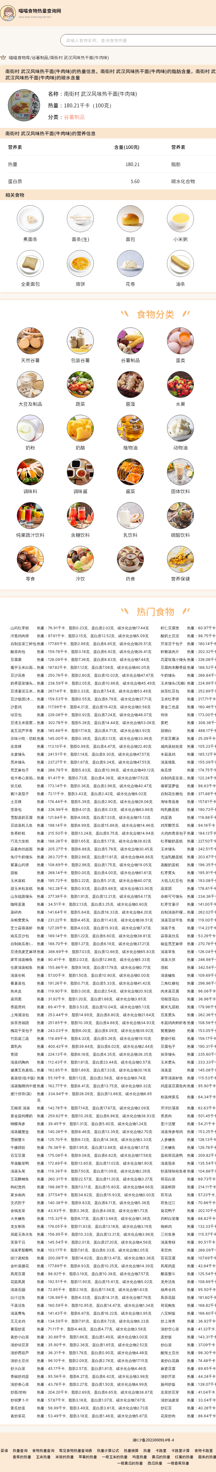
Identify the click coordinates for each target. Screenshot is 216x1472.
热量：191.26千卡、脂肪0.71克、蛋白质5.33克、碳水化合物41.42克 (81, 983)
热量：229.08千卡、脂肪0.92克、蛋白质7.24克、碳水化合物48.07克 (81, 714)
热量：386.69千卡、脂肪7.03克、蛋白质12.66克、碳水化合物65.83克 (83, 951)
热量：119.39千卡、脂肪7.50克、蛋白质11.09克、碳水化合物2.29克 (80, 1171)
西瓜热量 (155, 1463)
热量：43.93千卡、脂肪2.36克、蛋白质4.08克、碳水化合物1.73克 (79, 1210)
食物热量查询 (43, 1450)
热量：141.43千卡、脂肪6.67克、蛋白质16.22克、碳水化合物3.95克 (81, 1313)
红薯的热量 (184, 1456)
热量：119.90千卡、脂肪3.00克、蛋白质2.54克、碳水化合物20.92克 (81, 991)
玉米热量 (43, 1456)
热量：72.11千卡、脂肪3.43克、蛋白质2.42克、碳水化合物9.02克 (79, 793)
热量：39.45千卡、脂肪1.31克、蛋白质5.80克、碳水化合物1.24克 (79, 1123)
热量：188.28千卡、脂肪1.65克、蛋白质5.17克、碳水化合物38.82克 (81, 841)
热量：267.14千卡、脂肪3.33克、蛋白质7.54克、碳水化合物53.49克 (81, 691)
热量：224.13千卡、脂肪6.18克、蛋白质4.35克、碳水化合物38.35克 (81, 1054)
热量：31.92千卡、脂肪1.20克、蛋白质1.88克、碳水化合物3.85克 (78, 999)
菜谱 (4, 1450)
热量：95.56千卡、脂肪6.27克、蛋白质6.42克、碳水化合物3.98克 (80, 1376)
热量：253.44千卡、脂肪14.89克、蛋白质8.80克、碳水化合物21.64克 (83, 1014)
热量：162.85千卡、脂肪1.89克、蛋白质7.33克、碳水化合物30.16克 (81, 1070)
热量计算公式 (108, 1450)
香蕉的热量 (22, 1456)
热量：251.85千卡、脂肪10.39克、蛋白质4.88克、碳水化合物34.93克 (83, 1022)
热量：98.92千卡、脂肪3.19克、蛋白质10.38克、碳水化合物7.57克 (80, 1273)
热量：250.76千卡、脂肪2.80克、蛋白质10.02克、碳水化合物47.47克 (82, 675)
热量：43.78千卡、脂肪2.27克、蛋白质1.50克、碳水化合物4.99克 (79, 1384)
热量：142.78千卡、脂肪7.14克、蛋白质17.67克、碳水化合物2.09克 (80, 1108)
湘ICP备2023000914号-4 (153, 1440)
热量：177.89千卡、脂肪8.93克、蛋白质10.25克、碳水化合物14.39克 (82, 1266)
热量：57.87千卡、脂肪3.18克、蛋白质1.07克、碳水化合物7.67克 (78, 1400)
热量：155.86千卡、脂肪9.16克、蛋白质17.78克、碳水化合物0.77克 (81, 967)
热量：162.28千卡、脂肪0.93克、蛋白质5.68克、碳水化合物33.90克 (82, 888)
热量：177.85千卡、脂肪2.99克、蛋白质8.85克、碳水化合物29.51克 (81, 643)
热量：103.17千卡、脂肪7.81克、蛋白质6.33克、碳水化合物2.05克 (80, 1250)
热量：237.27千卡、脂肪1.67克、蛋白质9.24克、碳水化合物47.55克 (80, 762)
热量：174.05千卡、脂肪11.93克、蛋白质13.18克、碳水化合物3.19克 (81, 1226)
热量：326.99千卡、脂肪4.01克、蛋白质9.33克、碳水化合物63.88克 (82, 809)
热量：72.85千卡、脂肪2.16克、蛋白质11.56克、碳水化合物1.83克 (79, 1289)
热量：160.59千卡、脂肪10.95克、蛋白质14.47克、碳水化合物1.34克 (82, 1305)
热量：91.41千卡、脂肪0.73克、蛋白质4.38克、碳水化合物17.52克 (80, 778)
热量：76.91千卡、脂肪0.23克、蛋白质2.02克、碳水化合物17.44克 (80, 628)
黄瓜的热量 (161, 1456)
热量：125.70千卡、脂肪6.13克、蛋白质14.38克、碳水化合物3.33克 (81, 1139)
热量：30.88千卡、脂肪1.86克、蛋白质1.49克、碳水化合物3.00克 (79, 1337)
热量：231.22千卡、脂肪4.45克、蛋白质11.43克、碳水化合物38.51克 (82, 920)
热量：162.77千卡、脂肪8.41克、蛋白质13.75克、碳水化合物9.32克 (81, 1086)
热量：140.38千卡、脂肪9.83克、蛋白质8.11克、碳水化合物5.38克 (80, 1202)
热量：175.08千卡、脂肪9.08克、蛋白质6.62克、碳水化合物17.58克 (81, 1155)
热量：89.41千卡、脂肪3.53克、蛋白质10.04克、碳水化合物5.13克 (80, 1007)
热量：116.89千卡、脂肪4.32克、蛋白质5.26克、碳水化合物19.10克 (81, 1038)
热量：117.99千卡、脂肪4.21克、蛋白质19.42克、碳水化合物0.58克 (81, 707)
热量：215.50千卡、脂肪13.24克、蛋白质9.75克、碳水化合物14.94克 (82, 833)
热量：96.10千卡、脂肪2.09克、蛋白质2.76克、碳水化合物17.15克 (79, 1360)
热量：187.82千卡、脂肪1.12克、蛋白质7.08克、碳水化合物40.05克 (80, 667)
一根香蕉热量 (178, 1463)
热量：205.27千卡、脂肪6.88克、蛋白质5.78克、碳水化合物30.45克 (82, 849)
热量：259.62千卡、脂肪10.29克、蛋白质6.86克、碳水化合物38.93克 (83, 1116)
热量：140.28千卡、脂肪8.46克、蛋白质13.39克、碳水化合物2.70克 (81, 1131)
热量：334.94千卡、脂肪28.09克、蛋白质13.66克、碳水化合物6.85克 (81, 1096)
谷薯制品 (40, 57)
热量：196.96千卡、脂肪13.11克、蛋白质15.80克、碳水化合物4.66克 (82, 1187)
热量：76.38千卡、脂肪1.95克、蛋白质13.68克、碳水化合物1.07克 (80, 1147)
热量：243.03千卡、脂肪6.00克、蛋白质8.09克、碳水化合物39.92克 (82, 1030)
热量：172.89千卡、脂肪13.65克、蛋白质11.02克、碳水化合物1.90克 (82, 1163)
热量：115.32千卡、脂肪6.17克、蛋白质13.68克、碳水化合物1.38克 (80, 1218)
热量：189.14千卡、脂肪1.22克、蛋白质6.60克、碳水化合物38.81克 (81, 936)
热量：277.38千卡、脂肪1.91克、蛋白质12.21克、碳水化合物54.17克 (81, 896)
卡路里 (160, 1450)
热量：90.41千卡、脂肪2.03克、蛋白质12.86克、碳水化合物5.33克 (80, 959)
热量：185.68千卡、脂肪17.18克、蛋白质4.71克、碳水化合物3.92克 (80, 730)
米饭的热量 (64, 1456)
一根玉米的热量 (114, 1456)
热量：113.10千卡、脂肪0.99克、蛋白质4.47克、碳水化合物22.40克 (81, 746)
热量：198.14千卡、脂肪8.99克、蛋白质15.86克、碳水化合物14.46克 (82, 825)
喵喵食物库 (19, 57)
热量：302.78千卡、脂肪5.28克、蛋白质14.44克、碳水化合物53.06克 (83, 722)
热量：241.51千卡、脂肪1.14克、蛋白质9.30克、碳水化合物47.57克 (80, 754)
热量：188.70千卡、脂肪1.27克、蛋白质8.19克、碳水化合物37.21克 (80, 943)
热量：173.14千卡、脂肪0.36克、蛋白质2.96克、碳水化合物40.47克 (81, 786)
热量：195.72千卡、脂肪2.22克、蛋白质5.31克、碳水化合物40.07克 (81, 880)
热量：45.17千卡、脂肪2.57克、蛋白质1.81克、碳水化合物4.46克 (78, 1368)
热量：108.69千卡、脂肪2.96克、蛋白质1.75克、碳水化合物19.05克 (81, 864)
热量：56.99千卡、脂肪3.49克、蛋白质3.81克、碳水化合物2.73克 (79, 1408)
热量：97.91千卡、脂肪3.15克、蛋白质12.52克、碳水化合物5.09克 (80, 635)
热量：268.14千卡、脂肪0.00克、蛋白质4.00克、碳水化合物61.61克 (81, 872)
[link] (19, 57)
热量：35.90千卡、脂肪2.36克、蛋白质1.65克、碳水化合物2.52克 (79, 1345)
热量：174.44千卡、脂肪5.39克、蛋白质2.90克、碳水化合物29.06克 (82, 801)
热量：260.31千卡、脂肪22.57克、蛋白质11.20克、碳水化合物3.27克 (82, 1179)
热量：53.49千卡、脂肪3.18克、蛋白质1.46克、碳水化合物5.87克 (79, 1416)
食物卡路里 (203, 1450)
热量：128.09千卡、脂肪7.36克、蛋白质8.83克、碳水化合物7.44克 (80, 659)
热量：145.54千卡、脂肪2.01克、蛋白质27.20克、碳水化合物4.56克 (81, 1242)
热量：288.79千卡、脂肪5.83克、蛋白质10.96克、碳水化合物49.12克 (82, 770)
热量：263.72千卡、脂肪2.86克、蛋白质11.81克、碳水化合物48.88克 (82, 857)
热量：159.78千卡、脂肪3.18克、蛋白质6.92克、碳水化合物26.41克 (81, 651)
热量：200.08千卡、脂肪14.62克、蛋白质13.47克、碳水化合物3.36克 (83, 1258)
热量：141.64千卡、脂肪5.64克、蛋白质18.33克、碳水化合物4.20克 (81, 912)
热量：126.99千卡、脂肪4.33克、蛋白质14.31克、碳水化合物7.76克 (81, 1297)
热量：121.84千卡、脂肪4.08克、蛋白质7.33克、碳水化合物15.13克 (80, 817)
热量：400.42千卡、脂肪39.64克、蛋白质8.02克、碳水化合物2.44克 (82, 1046)
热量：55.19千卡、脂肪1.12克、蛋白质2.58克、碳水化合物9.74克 (78, 1078)
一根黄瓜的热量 (130, 1463)
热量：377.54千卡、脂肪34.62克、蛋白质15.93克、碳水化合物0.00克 (83, 1194)
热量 (147, 1450)
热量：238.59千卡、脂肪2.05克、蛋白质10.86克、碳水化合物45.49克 (83, 683)
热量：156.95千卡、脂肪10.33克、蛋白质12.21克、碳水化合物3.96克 (82, 1234)
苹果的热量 (87, 1456)
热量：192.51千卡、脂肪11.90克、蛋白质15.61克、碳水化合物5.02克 (82, 1281)
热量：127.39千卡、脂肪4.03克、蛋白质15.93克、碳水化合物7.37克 (81, 928)
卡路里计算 (180, 1450)
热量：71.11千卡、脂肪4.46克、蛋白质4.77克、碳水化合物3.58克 (78, 1329)
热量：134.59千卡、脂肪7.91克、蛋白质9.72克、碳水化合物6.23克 (80, 1321)
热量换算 (131, 1450)
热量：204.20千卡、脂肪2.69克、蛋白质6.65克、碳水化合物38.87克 (82, 1392)
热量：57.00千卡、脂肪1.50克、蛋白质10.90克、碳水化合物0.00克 (80, 975)
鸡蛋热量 (139, 1456)
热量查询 (20, 1450)
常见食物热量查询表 (75, 1450)
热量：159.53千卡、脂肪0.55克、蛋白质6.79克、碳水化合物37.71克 (81, 699)
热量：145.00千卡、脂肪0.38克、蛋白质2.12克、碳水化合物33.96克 (81, 738)
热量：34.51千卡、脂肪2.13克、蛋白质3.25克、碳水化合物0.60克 (79, 904)
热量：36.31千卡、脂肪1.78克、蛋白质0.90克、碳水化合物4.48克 (79, 1352)
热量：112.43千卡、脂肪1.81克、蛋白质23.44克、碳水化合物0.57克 (81, 1062)
